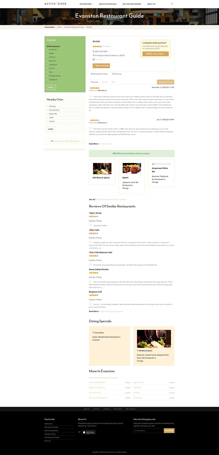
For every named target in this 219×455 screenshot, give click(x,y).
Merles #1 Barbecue (97, 387)
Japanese (53, 65)
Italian (51, 53)
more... (51, 129)
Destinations (86, 4)
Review (105, 82)
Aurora (51, 121)
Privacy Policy (118, 409)
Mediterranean (55, 76)
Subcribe (169, 431)
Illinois (59, 27)
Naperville (53, 114)
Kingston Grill (138, 382)
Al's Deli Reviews (105, 144)
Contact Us (96, 409)
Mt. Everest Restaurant (98, 398)
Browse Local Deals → (155, 54)
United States (49, 27)
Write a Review (102, 66)
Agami (125, 177)
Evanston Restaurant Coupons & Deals (110, 199)
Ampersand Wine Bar (160, 170)
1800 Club (137, 387)
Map (113, 82)
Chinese (52, 57)
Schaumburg (54, 110)
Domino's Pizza (95, 393)
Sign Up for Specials (108, 4)
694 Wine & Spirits (101, 177)
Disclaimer (107, 409)
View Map (99, 60)
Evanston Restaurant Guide (74, 27)
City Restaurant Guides (51, 437)
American (53, 49)
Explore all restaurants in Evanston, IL (104, 378)
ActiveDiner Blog (49, 434)
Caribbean (53, 80)
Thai (50, 72)
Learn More (91, 426)
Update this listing (165, 82)
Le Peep (136, 393)
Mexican (52, 61)
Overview (94, 82)
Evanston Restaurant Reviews (111, 311)
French (52, 68)
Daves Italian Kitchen (97, 382)
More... (51, 87)
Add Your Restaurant (132, 4)
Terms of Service (130, 409)
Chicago (52, 106)
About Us (151, 4)
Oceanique (137, 398)
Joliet (51, 117)
